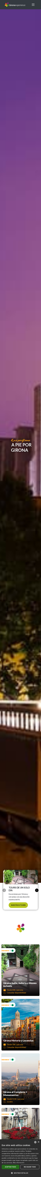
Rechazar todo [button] (30, 1167)
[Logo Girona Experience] (15, 4)
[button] (20, 1173)
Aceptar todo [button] (10, 1167)
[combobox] (35, 1142)
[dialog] (20, 1158)
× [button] (38, 1142)
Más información (18, 1163)
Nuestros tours (18, 905)
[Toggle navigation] (33, 4)
